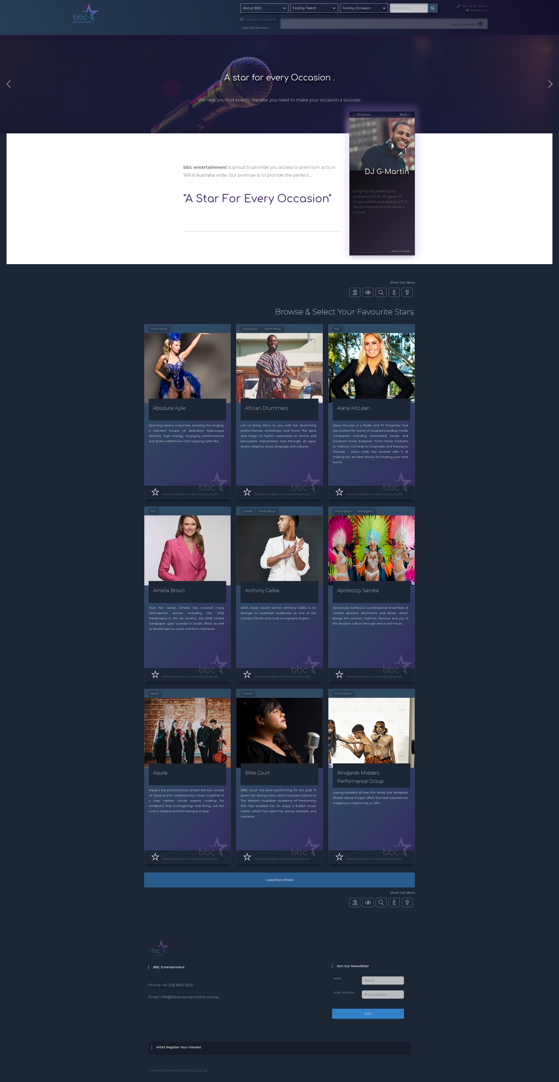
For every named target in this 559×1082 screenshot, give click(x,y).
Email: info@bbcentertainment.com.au (183, 997)
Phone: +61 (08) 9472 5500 (170, 985)
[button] (264, 8)
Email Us (477, 10)
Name (337, 978)
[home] (97, 17)
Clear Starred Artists (255, 27)
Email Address (344, 992)
